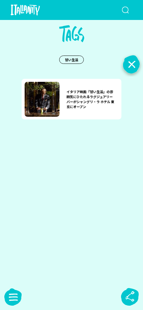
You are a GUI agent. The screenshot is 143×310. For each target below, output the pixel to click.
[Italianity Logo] (35, 10)
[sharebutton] (130, 297)
